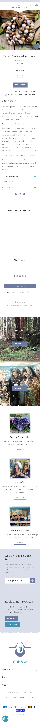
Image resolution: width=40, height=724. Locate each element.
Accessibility (22, 697)
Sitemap (31, 697)
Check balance (12, 625)
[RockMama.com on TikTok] (25, 661)
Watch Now (20, 497)
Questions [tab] (22, 292)
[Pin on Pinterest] (24, 194)
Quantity (20, 71)
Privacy (14, 697)
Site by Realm (20, 714)
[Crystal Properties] (20, 423)
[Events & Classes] (20, 516)
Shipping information (10, 176)
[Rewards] (5, 719)
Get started (12, 618)
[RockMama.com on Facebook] (18, 661)
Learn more (20, 449)
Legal (7, 697)
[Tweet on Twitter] (20, 194)
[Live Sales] (20, 468)
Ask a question (8, 187)
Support (5, 685)
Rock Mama (7, 670)
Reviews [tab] (7, 292)
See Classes (20, 542)
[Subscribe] (32, 580)
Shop (4, 677)
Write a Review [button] (20, 286)
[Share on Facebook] (16, 194)
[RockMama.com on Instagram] (14, 661)
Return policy (7, 181)
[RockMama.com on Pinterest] (22, 661)
